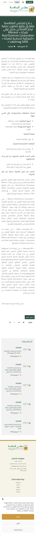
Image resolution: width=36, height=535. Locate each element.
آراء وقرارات (18, 482)
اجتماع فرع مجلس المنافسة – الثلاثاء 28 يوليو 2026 (12, 352)
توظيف (18, 487)
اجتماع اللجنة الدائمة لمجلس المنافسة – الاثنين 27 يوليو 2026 (12, 426)
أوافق (18, 516)
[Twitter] (19, 322)
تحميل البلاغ (30, 317)
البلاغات (10, 46)
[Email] (23, 322)
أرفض (18, 523)
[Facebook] (14, 322)
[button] (3, 499)
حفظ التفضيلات (18, 529)
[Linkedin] (10, 322)
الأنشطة (18, 489)
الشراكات (18, 492)
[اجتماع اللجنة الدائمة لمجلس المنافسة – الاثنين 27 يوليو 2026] (26, 423)
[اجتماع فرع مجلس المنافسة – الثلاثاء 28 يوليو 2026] (26, 349)
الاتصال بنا (29, 2)
